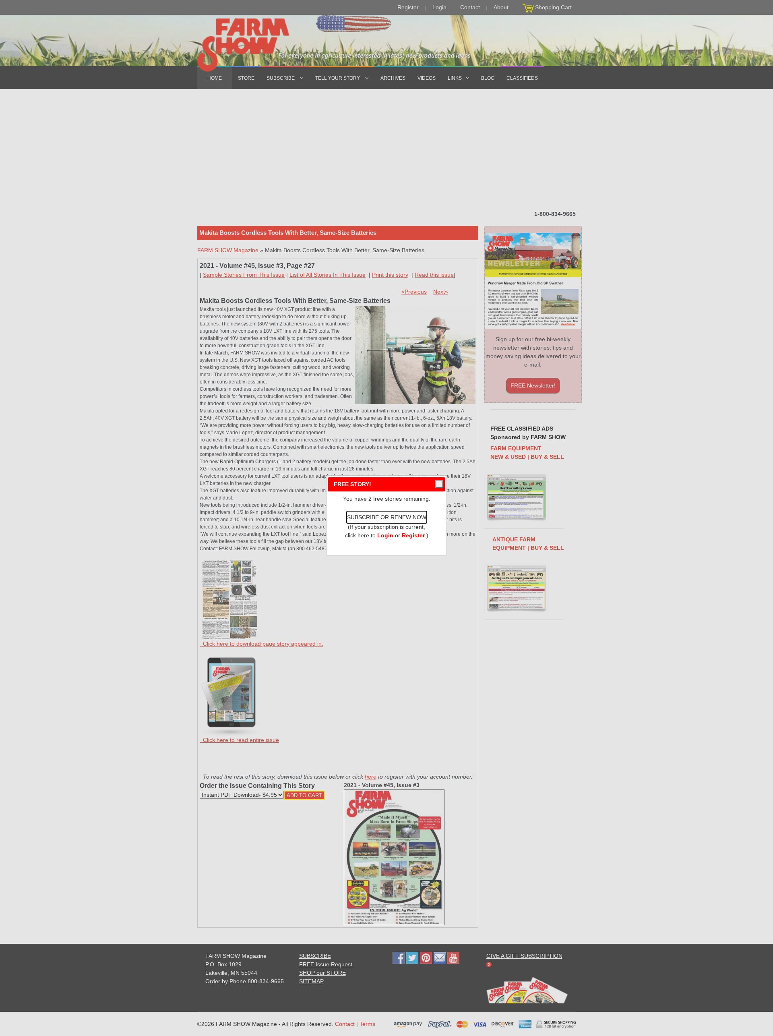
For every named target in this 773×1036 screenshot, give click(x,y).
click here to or (385, 535)
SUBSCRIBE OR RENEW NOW (386, 517)
